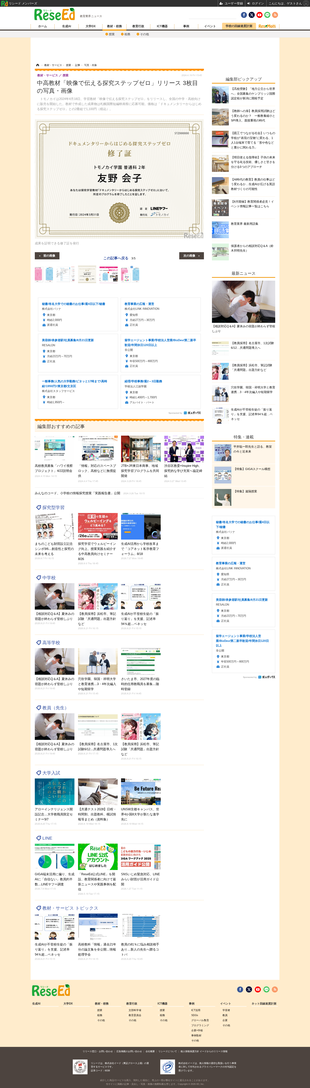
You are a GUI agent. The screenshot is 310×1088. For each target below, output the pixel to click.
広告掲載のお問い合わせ (129, 1051)
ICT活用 (195, 1010)
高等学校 (51, 642)
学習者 (226, 1010)
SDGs (194, 1015)
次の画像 (189, 255)
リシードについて (167, 1051)
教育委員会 (135, 1015)
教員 (225, 1015)
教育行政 (138, 26)
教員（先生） (55, 707)
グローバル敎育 (200, 1020)
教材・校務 (114, 26)
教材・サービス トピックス (70, 908)
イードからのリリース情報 (214, 1051)
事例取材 (196, 1035)
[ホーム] (37, 65)
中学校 (49, 577)
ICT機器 (162, 26)
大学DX (91, 26)
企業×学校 (197, 1030)
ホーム (42, 26)
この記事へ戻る (119, 258)
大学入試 (51, 772)
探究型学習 (53, 507)
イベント (210, 26)
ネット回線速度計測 (264, 1003)
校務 (127, 34)
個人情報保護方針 (190, 1051)
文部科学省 (135, 1010)
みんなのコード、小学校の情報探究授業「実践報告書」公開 (90, 493)
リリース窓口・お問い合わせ (98, 1051)
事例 (186, 26)
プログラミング (200, 1025)
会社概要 (150, 1051)
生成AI (66, 26)
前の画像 (49, 255)
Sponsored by (175, 413)
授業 (112, 34)
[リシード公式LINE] (266, 989)
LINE (47, 838)
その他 (144, 34)
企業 (225, 1020)
